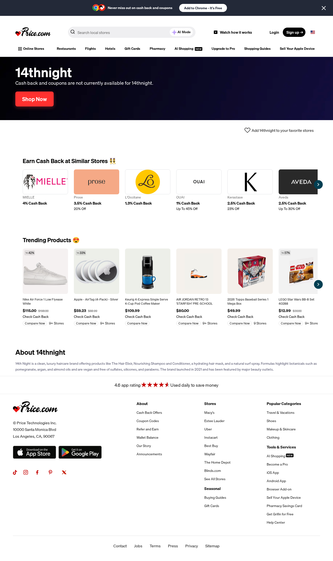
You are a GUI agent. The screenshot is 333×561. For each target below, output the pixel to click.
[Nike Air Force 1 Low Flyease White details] (45, 271)
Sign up (292, 32)
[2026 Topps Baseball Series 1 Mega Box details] (250, 271)
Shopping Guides (257, 48)
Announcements (149, 454)
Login (274, 32)
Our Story (144, 445)
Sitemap (212, 546)
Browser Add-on (279, 489)
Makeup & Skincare (281, 429)
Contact (120, 546)
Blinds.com (212, 470)
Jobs (138, 546)
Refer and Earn (148, 429)
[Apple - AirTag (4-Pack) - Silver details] (96, 271)
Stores (210, 403)
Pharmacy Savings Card (284, 506)
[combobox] (131, 32)
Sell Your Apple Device (297, 48)
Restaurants (66, 48)
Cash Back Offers (149, 412)
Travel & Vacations (280, 412)
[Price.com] (35, 418)
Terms (155, 546)
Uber (208, 429)
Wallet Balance (147, 437)
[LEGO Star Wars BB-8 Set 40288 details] (301, 271)
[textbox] (313, 32)
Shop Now (34, 99)
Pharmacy (157, 48)
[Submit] (72, 33)
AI (184, 32)
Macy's (209, 412)
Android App (276, 481)
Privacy (191, 546)
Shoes (271, 421)
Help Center (276, 522)
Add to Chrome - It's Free (203, 8)
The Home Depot (217, 462)
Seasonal (212, 488)
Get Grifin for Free (280, 514)
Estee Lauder (214, 421)
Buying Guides (215, 497)
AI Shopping (184, 48)
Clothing (273, 437)
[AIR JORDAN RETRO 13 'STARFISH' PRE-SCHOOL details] (199, 271)
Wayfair (209, 454)
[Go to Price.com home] (32, 32)
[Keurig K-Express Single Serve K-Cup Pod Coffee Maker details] (147, 271)
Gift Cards (132, 48)
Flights (90, 48)
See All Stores (214, 479)
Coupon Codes (148, 421)
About (142, 403)
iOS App (273, 472)
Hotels (110, 48)
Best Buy (211, 445)
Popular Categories (284, 403)
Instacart (211, 437)
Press (173, 546)
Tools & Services (281, 447)
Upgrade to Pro (223, 48)
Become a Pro (277, 464)
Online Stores (33, 48)
